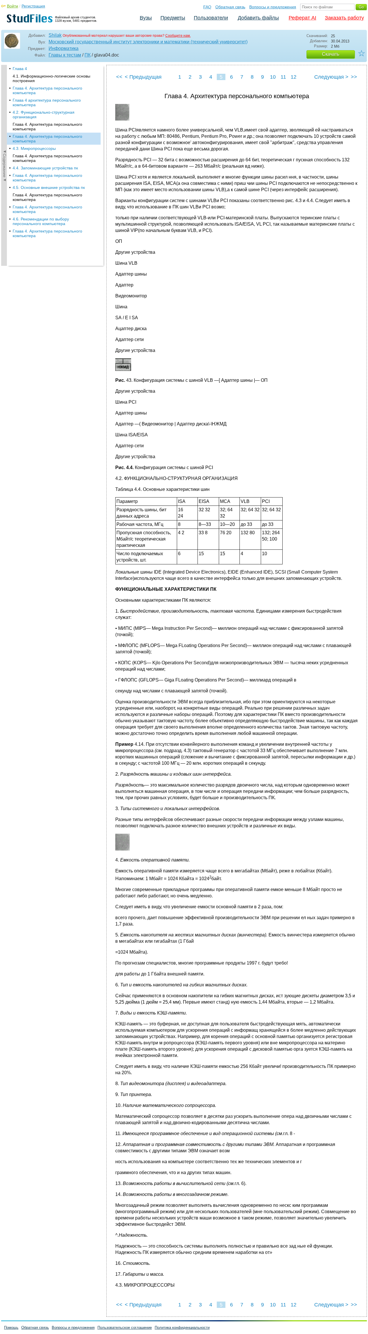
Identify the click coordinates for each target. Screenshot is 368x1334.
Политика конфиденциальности (182, 1327)
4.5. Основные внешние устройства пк (49, 187)
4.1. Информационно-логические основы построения (51, 78)
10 (273, 77)
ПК (88, 55)
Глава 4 (20, 68)
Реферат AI (302, 18)
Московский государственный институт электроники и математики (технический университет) (148, 41)
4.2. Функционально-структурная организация (43, 114)
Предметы (172, 18)
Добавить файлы (258, 18)
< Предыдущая (143, 77)
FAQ (207, 7)
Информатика (63, 48)
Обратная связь (230, 7)
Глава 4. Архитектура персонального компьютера (47, 90)
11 (283, 77)
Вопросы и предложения (272, 7)
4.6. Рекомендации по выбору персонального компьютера (41, 221)
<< (119, 77)
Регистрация (33, 6)
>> (354, 77)
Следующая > (331, 77)
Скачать (330, 54)
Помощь (11, 1327)
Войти (12, 6)
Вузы (146, 18)
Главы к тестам (65, 55)
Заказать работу (344, 18)
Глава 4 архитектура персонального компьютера (47, 102)
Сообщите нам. (178, 35)
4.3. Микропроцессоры (34, 148)
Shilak (55, 35)
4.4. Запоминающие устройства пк (45, 168)
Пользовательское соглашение (124, 1327)
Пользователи (211, 18)
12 (293, 77)
